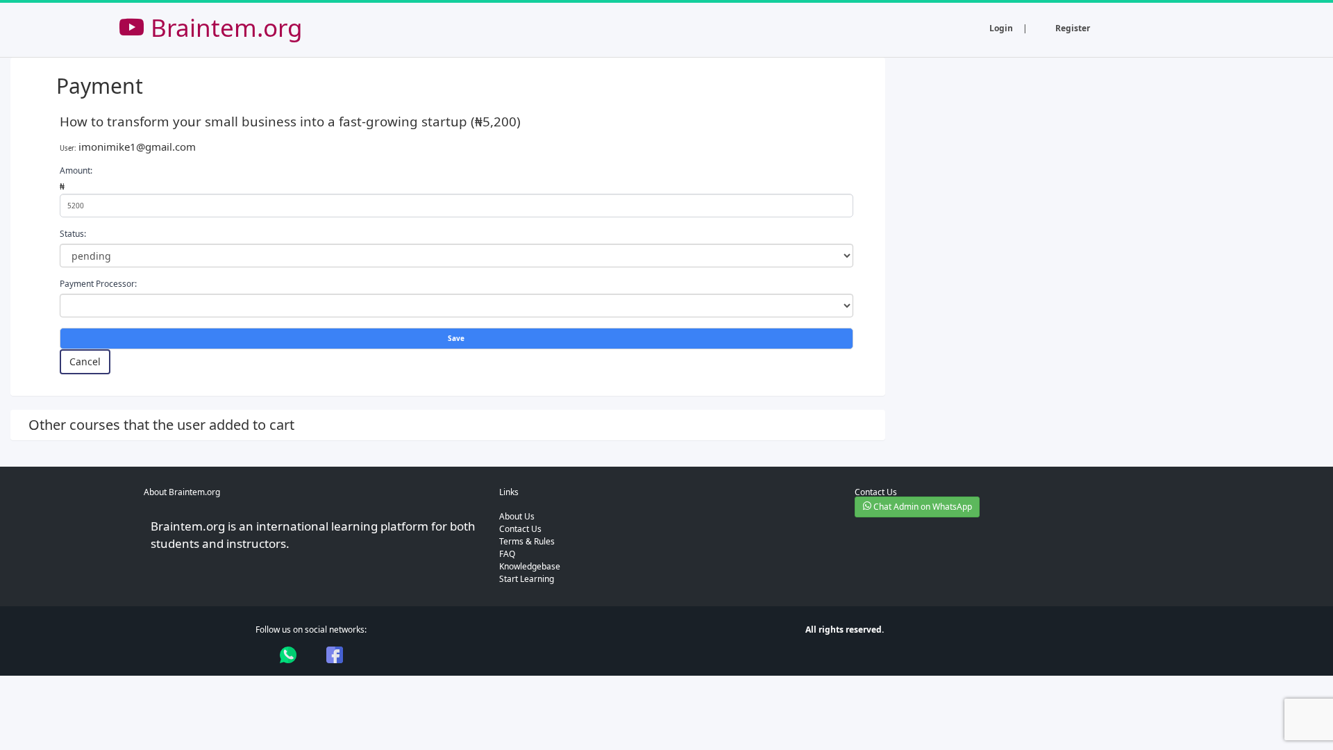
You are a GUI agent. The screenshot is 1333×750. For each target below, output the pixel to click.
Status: (73, 234)
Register (1072, 28)
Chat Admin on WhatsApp (921, 506)
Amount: (76, 170)
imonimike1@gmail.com (137, 146)
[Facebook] (334, 655)
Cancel (85, 361)
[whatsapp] (288, 655)
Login (1001, 28)
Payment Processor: (98, 284)
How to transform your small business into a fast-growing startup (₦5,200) (290, 121)
